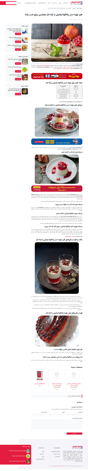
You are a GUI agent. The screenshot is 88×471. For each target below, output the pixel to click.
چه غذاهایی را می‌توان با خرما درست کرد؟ (15, 75)
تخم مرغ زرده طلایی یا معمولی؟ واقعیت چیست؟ (15, 38)
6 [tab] (62, 393)
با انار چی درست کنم (68, 67)
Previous (83, 381)
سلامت (49, 3)
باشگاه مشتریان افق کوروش (30, 3)
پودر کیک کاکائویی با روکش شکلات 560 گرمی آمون (74, 384)
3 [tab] (55, 393)
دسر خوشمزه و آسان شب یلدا (45, 65)
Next (30, 381)
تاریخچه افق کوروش (42, 3)
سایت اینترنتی (44, 412)
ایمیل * (63, 412)
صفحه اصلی (65, 3)
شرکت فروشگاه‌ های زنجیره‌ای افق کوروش (59, 466)
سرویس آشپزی (66, 68)
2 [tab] (53, 393)
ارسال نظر (74, 433)
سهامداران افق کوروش (55, 451)
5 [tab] (60, 393)
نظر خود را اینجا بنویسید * (77, 418)
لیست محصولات (56, 454)
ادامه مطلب (18, 34)
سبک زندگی (54, 3)
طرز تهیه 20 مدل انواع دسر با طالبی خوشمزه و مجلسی (14, 46)
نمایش (75, 64)
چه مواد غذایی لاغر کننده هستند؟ (14, 67)
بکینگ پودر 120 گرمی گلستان (57, 384)
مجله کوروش (59, 68)
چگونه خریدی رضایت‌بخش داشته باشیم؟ (14, 60)
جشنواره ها (57, 456)
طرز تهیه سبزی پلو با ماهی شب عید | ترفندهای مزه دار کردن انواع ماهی (14, 90)
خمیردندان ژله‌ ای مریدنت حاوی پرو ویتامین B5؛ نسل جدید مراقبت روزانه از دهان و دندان (14, 30)
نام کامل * (80, 412)
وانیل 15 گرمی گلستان (40, 384)
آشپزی (60, 3)
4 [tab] (58, 393)
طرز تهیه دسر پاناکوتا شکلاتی (70, 236)
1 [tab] (51, 393)
